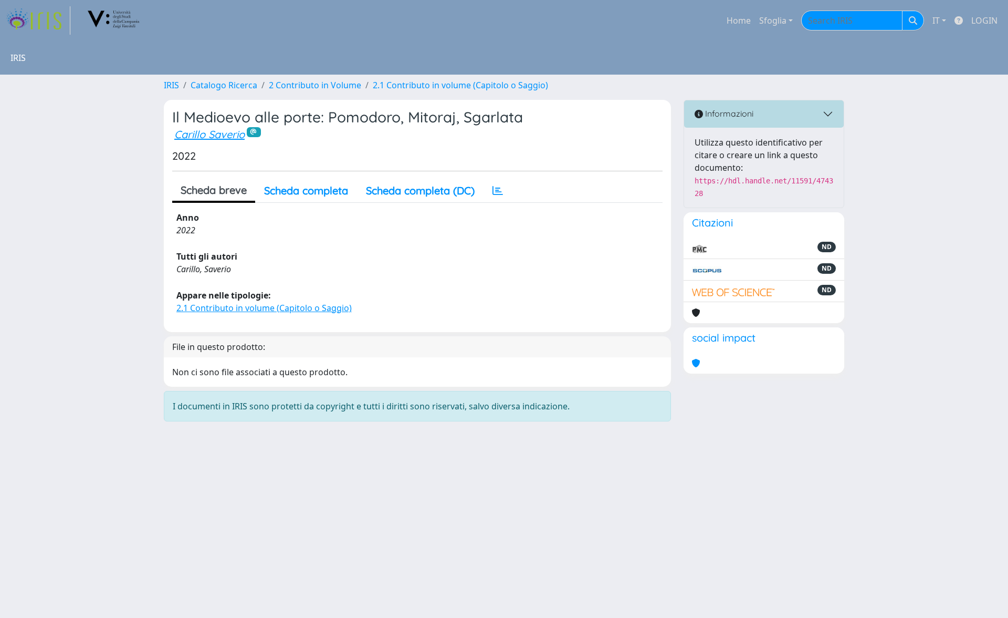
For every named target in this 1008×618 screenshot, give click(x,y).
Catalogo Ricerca (224, 85)
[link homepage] (38, 20)
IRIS (171, 85)
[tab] (498, 191)
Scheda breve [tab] (214, 190)
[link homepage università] (114, 20)
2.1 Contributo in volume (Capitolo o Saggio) (460, 85)
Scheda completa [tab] (306, 190)
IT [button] (936, 20)
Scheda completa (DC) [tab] (420, 190)
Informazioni (728, 113)
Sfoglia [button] (772, 20)
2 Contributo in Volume (315, 85)
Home (739, 20)
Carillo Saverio (209, 134)
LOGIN (984, 20)
